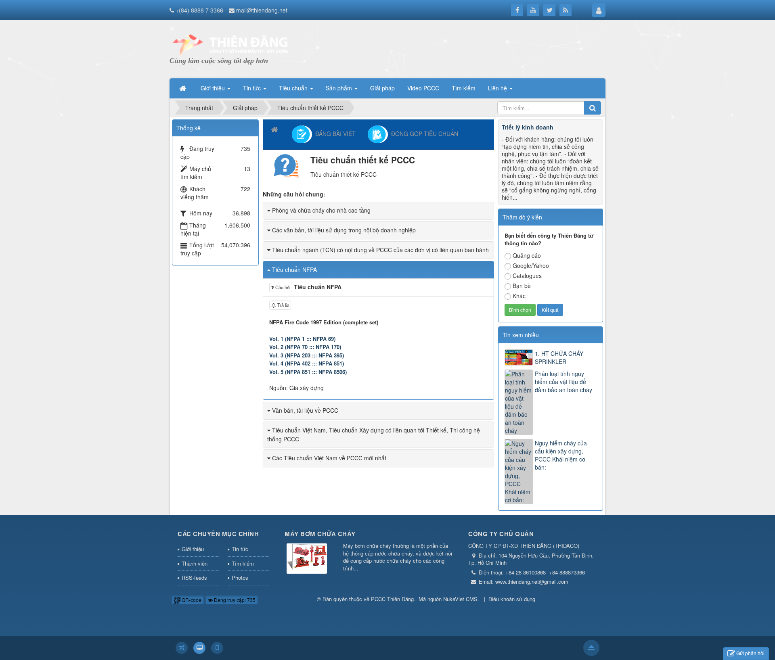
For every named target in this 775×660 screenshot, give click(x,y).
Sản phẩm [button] (340, 88)
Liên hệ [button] (498, 88)
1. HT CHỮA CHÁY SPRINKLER (559, 357)
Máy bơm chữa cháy (320, 533)
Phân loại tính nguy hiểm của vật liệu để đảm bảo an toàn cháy (563, 382)
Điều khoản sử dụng (511, 599)
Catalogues (527, 276)
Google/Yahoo (531, 265)
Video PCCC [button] (423, 88)
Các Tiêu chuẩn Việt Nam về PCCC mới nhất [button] (329, 458)
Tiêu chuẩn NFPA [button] (294, 269)
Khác (519, 296)
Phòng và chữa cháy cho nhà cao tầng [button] (321, 210)
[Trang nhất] (183, 88)
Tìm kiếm (243, 563)
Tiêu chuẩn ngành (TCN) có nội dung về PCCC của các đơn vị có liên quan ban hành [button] (380, 250)
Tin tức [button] (252, 88)
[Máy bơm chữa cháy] (307, 559)
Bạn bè (522, 286)
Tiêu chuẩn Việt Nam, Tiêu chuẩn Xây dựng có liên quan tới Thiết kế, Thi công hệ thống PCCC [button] (373, 434)
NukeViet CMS (460, 599)
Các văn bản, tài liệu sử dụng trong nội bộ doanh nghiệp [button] (344, 230)
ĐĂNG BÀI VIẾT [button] (334, 133)
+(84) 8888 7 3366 (199, 10)
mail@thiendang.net (261, 10)
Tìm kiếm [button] (463, 88)
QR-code (190, 599)
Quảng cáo (527, 255)
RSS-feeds (194, 577)
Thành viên (194, 563)
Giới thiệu (193, 549)
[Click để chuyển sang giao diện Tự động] (182, 648)
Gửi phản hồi (750, 653)
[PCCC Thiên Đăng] (230, 44)
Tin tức (240, 549)
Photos (240, 577)
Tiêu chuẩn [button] (294, 88)
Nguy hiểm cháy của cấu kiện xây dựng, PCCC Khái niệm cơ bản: (561, 455)
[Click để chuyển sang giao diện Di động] (217, 648)
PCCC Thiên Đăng (392, 599)
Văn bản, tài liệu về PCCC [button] (305, 410)
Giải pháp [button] (382, 88)
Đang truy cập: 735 (234, 599)
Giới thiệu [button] (213, 88)
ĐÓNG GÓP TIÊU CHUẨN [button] (423, 133)
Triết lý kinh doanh (527, 127)
